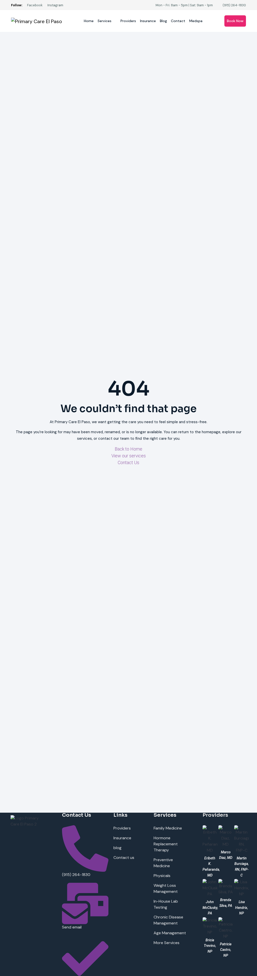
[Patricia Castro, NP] (225, 928)
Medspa (196, 21)
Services (104, 21)
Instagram (55, 5)
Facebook (35, 5)
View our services (128, 455)
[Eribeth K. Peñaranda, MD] (210, 839)
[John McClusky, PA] (210, 887)
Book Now (235, 21)
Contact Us (128, 462)
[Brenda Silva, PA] (225, 886)
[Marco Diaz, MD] (225, 836)
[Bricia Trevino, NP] (210, 926)
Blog (163, 21)
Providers (128, 21)
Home (89, 21)
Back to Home (128, 449)
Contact (178, 21)
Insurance (148, 21)
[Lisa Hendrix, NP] (241, 887)
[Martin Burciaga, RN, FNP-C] (241, 839)
